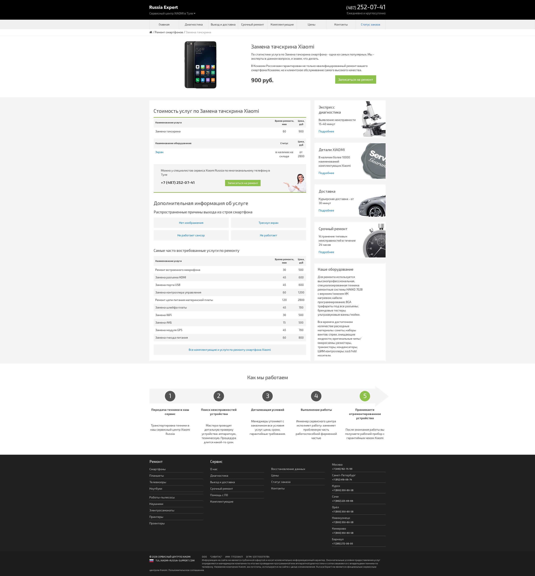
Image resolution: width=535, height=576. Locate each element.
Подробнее (326, 131)
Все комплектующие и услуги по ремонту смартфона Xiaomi (230, 349)
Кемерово (339, 528)
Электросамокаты (161, 510)
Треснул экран (268, 222)
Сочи (335, 496)
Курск (336, 486)
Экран (159, 152)
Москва (337, 464)
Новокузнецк (341, 518)
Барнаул (338, 539)
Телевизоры (157, 482)
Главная (164, 24)
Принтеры (156, 516)
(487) (366, 7)
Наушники (156, 504)
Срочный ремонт (252, 24)
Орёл (335, 507)
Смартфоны (157, 469)
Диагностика (194, 24)
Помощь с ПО (219, 495)
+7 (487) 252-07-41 (178, 182)
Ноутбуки (155, 488)
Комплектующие (282, 24)
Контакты (341, 24)
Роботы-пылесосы (162, 497)
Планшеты (156, 475)
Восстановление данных (288, 469)
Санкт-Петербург (344, 475)
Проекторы (157, 523)
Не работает (268, 235)
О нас (214, 469)
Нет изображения (191, 222)
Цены (311, 24)
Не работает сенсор (191, 235)
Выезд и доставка (223, 24)
